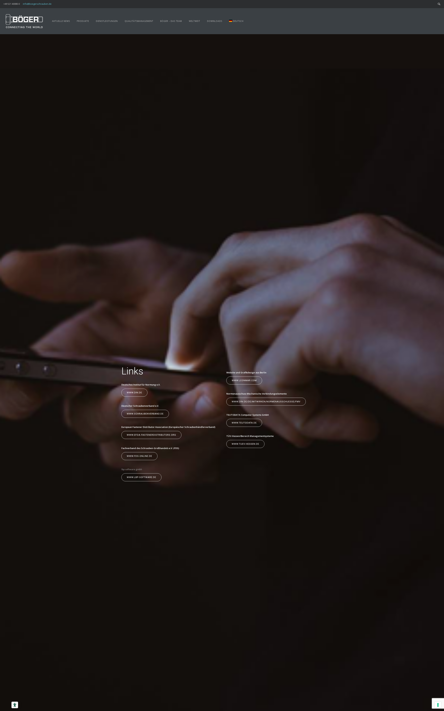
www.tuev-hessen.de (245, 444)
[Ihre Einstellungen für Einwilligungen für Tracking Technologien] (438, 705)
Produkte (83, 21)
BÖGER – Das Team (171, 21)
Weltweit (194, 21)
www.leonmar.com (244, 380)
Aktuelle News (61, 21)
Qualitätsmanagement (139, 21)
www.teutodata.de (244, 422)
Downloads (214, 21)
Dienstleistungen (107, 21)
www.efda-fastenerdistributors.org (151, 435)
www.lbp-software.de (141, 477)
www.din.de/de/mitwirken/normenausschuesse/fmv (266, 401)
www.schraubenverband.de (145, 413)
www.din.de (134, 392)
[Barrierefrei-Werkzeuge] (14, 705)
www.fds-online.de (139, 456)
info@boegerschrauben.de (37, 3)
